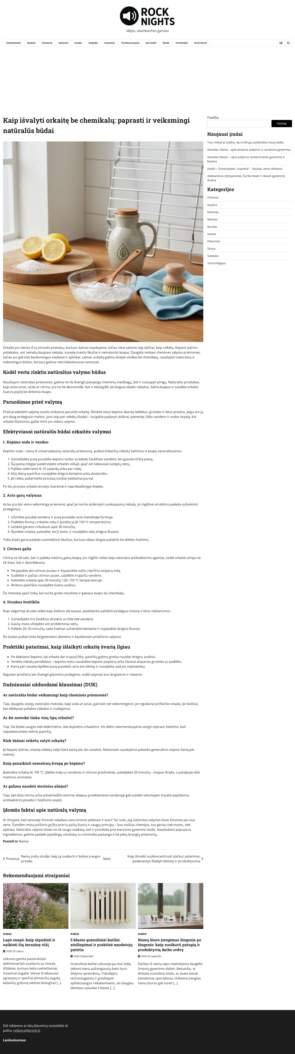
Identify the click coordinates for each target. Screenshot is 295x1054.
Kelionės (151, 42)
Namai (78, 42)
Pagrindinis (13, 42)
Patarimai (182, 42)
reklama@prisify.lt (26, 1030)
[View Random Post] (280, 43)
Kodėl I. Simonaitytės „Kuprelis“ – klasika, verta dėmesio (244, 168)
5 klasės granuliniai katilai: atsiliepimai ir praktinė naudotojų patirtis (101, 944)
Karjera (93, 42)
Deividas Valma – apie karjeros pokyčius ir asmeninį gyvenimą (248, 149)
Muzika (31, 42)
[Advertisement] (147, 77)
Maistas (63, 42)
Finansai (109, 42)
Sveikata (47, 42)
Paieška (213, 117)
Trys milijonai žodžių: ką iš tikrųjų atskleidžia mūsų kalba (245, 142)
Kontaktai (200, 42)
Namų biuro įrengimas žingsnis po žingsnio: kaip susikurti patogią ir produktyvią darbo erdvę (169, 944)
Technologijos (130, 42)
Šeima (166, 42)
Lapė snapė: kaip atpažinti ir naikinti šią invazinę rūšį (29, 942)
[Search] (288, 43)
